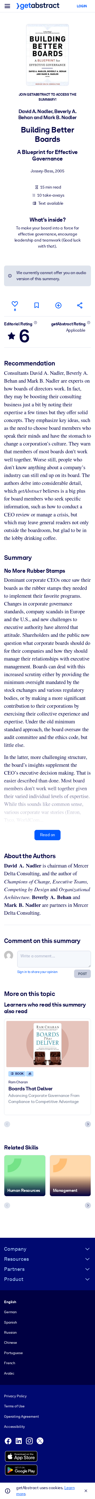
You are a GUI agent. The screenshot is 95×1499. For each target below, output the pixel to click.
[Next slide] (88, 1124)
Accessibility (14, 1427)
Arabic (9, 1373)
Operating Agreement (21, 1416)
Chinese (10, 1342)
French (9, 1363)
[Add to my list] (58, 305)
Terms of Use (14, 1406)
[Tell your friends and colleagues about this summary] (80, 305)
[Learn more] (35, 323)
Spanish (10, 1322)
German (10, 1312)
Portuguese (13, 1353)
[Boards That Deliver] (47, 1044)
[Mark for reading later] (36, 305)
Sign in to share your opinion (37, 972)
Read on (47, 834)
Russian (10, 1332)
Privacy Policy (15, 1396)
